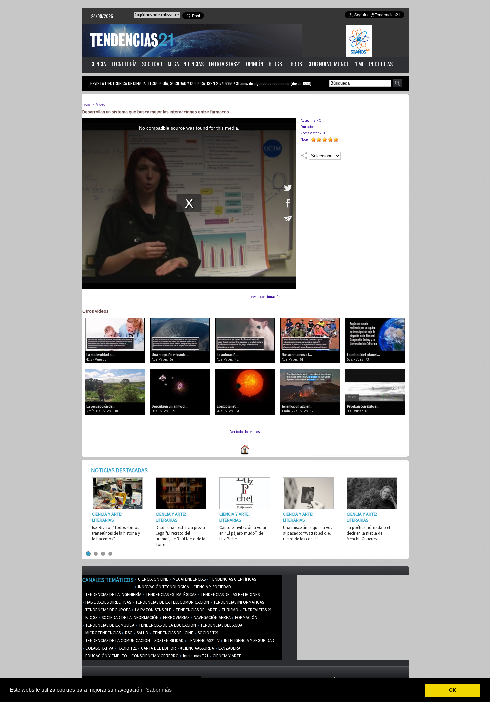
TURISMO (229, 610)
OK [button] (452, 690)
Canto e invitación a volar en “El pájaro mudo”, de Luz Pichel (242, 533)
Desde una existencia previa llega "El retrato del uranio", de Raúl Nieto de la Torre (180, 536)
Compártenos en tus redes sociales (157, 15)
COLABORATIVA (98, 648)
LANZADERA (228, 648)
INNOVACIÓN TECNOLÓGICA (163, 587)
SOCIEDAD (152, 64)
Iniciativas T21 (195, 656)
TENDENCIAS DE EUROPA (107, 610)
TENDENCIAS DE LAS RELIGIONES (230, 594)
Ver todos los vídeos (245, 431)
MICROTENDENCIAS (102, 633)
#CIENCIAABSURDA (196, 648)
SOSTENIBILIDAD (168, 640)
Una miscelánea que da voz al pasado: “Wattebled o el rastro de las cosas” (308, 533)
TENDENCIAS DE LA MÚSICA (109, 625)
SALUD (142, 633)
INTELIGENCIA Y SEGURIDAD (248, 640)
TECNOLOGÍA (124, 64)
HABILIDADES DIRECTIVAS (107, 602)
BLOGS (275, 64)
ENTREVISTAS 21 (257, 610)
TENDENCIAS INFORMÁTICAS (238, 602)
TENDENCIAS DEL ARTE (196, 610)
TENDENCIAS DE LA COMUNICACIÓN (117, 640)
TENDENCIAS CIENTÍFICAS (232, 579)
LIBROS (294, 64)
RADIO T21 (127, 648)
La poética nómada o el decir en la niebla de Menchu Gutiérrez (368, 533)
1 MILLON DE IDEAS (374, 64)
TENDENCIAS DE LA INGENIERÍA (112, 594)
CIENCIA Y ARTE (226, 656)
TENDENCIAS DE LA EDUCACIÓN (167, 625)
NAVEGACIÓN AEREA (212, 617)
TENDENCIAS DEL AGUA (220, 625)
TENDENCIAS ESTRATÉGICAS (170, 594)
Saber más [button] (159, 690)
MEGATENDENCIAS (186, 64)
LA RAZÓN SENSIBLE (152, 610)
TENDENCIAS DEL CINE (172, 633)
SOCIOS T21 (208, 633)
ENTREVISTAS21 (225, 64)
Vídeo (100, 104)
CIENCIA (98, 64)
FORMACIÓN (245, 617)
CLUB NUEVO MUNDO (328, 64)
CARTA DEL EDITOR (158, 648)
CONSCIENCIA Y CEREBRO (154, 656)
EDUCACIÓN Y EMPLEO (105, 656)
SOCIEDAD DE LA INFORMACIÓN (130, 617)
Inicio (86, 104)
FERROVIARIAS (175, 617)
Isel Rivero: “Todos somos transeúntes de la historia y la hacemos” (116, 533)
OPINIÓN (254, 64)
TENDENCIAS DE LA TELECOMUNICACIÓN (171, 602)
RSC (128, 633)
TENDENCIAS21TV (203, 640)
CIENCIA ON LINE (152, 579)
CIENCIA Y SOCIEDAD (211, 587)
